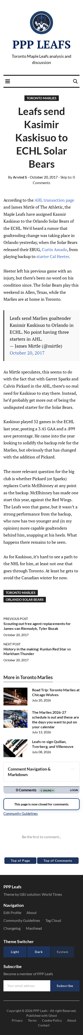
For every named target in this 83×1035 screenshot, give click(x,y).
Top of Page (20, 860)
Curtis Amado (54, 249)
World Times (52, 894)
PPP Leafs (41, 44)
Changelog (12, 928)
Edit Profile (12, 912)
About (32, 912)
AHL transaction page (54, 200)
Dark (39, 952)
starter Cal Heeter (52, 256)
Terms (32, 1020)
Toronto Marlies (41, 98)
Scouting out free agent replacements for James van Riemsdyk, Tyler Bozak (37, 626)
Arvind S (17, 177)
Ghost (52, 1015)
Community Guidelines (21, 920)
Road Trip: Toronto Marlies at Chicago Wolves (56, 692)
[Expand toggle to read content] (72, 769)
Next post (12, 644)
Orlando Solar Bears (25, 599)
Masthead (34, 928)
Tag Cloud (53, 920)
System (62, 952)
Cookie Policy (52, 1020)
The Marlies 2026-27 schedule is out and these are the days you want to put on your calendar (55, 719)
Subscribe (65, 986)
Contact (44, 1025)
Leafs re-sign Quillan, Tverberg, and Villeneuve (53, 744)
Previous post (15, 619)
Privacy (17, 1020)
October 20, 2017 (27, 353)
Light (15, 952)
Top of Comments (58, 860)
